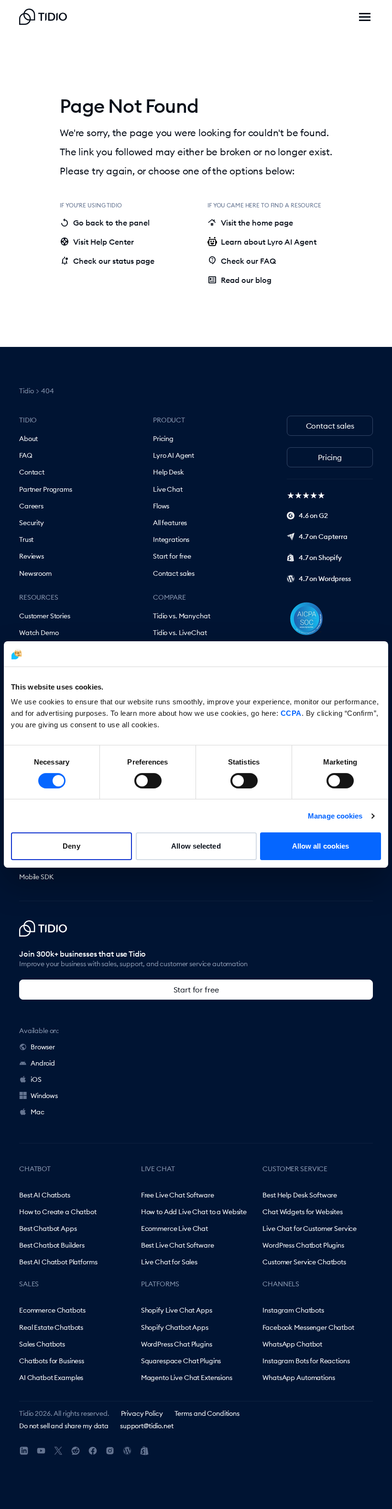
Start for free (196, 989)
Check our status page (107, 261)
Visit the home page (250, 222)
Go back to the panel (105, 222)
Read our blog (239, 280)
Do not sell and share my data (64, 1426)
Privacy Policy (142, 1413)
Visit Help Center (97, 242)
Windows (44, 1095)
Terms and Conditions (207, 1413)
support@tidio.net (147, 1426)
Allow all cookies (320, 846)
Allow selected (195, 846)
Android (43, 1063)
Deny (71, 846)
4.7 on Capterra (323, 536)
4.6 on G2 (313, 515)
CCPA (291, 713)
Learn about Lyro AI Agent (268, 242)
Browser (43, 1047)
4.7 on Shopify (320, 557)
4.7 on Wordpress (325, 578)
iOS (36, 1079)
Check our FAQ (241, 261)
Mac (37, 1112)
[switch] (148, 780)
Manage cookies (335, 816)
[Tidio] (43, 17)
